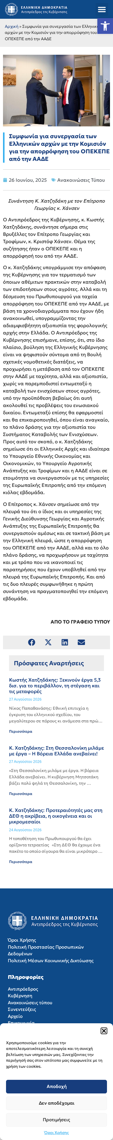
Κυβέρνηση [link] (20, 995)
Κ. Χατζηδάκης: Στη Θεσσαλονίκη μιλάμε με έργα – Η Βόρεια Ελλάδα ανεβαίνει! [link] (56, 751)
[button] (104, 1031)
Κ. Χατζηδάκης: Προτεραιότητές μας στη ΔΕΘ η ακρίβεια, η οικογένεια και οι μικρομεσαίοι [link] (55, 816)
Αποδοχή (57, 1086)
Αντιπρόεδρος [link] (23, 989)
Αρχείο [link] (15, 1016)
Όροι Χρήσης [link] (56, 1132)
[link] (105, 26)
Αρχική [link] (11, 26)
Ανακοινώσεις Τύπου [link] (81, 180)
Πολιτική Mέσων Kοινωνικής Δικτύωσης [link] (50, 960)
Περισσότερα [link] (20, 731)
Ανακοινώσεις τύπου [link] (30, 1002)
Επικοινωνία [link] (21, 1023)
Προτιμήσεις (56, 1119)
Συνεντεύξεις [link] (22, 1009)
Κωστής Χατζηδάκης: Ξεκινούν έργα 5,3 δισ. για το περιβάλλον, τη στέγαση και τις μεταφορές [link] (55, 685)
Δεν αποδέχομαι (56, 1103)
